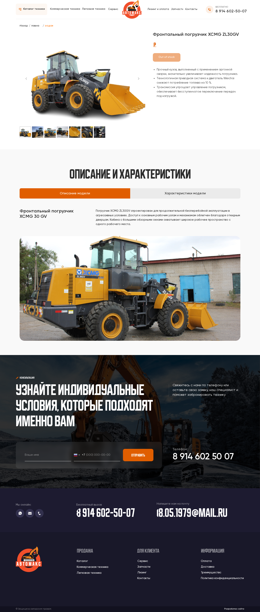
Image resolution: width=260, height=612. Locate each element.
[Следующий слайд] (138, 78)
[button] (177, 9)
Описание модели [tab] (75, 193)
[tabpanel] (130, 220)
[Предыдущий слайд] (26, 78)
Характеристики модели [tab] (185, 193)
